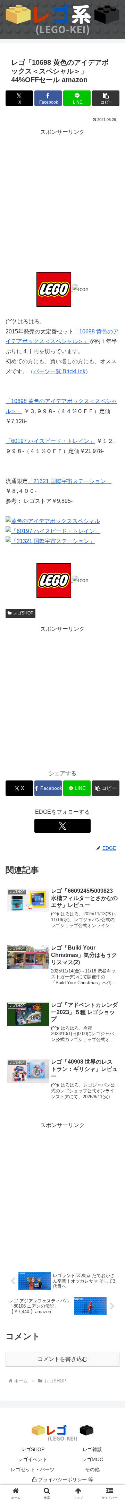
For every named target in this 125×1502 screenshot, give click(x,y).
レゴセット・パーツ (33, 1469)
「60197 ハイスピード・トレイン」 (50, 441)
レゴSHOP (23, 613)
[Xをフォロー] (62, 826)
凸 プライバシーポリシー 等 (62, 1479)
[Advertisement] (62, 199)
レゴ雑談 (92, 1449)
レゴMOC (92, 1459)
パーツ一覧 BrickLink (59, 371)
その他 (92, 1469)
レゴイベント (32, 1459)
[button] (105, 98)
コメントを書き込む (63, 1359)
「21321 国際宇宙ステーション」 (69, 481)
